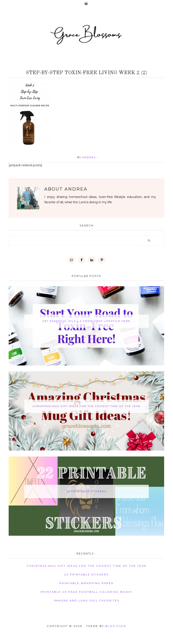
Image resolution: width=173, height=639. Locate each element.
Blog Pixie (115, 626)
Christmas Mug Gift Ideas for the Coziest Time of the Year (86, 406)
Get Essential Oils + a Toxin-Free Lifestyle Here (86, 321)
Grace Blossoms (86, 34)
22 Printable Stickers (86, 491)
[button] (86, 4)
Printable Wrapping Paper (86, 583)
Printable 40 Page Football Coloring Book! (86, 591)
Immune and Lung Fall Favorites (86, 600)
